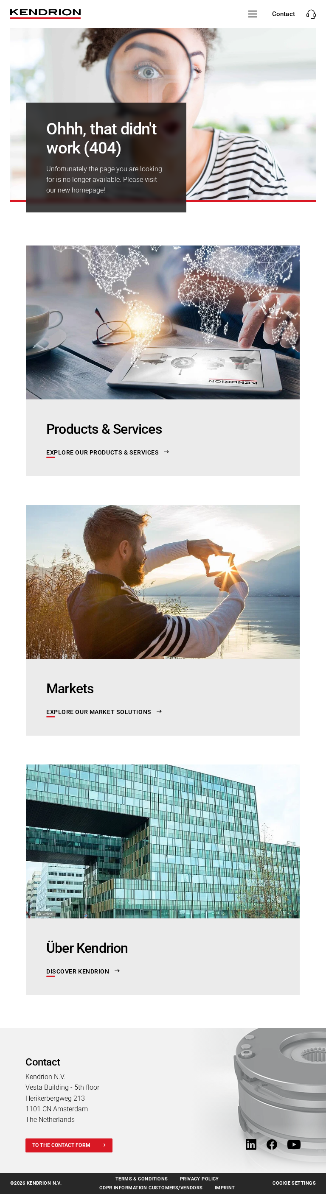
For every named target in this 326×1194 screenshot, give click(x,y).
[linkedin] (251, 1145)
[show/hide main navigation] (253, 14)
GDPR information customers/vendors (151, 1188)
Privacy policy (199, 1179)
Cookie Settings (294, 1183)
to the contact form (61, 1145)
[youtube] (294, 1145)
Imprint (225, 1188)
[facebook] (272, 1145)
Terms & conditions (141, 1179)
